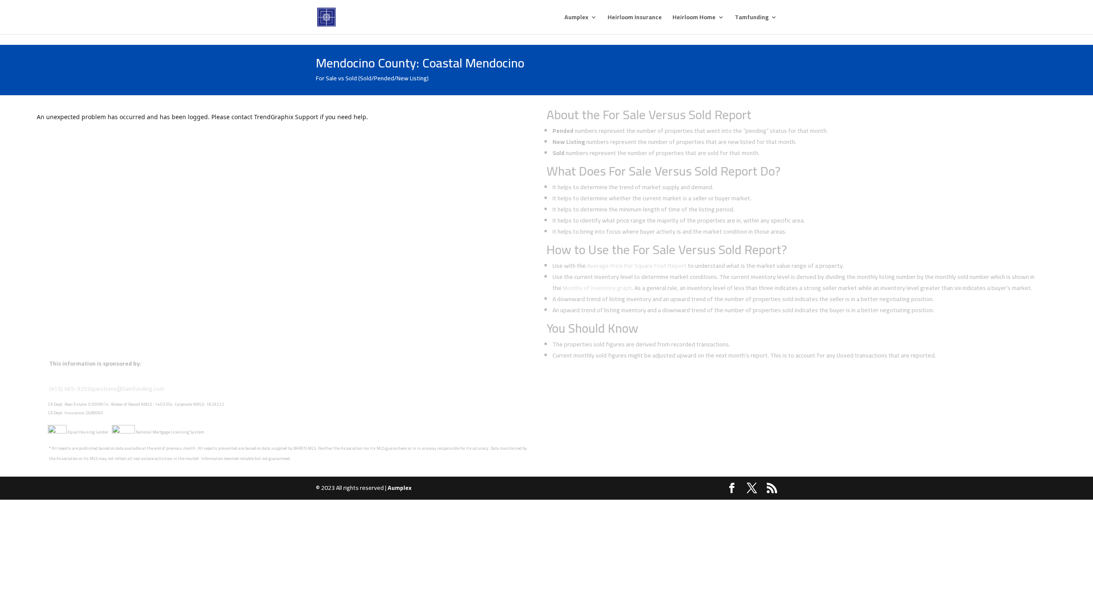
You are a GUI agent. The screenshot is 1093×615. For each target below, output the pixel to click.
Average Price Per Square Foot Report (637, 265)
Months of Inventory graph (597, 287)
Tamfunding (752, 18)
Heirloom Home (694, 18)
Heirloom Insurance (635, 18)
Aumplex (576, 18)
